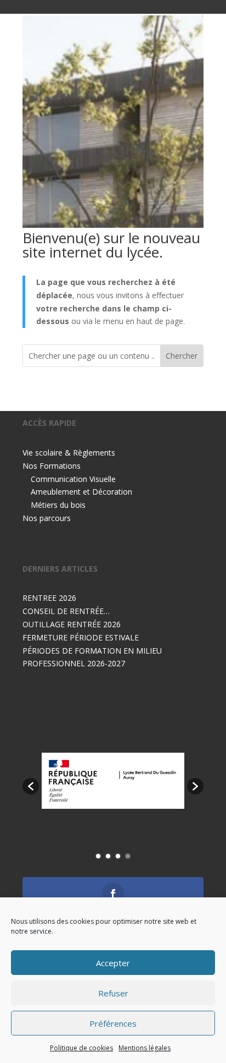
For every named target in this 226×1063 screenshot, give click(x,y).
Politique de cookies (81, 1048)
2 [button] (108, 856)
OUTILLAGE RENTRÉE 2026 (71, 624)
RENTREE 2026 (49, 598)
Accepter (113, 962)
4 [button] (128, 856)
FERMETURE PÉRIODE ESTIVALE (80, 637)
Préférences (113, 1023)
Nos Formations (51, 466)
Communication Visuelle (73, 479)
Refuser (113, 993)
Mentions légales (144, 1048)
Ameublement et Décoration (81, 491)
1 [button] (98, 856)
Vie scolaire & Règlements (68, 452)
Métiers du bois (58, 505)
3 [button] (118, 856)
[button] (30, 786)
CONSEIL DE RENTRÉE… (66, 611)
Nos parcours (46, 518)
